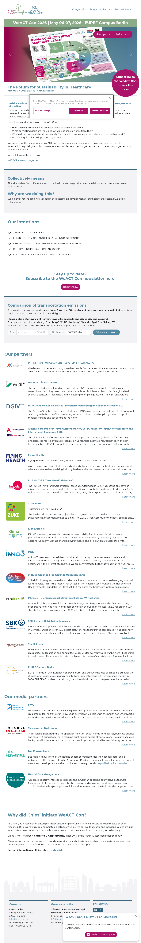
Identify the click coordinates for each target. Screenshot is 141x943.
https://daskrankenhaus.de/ (112, 763)
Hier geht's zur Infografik (113, 34)
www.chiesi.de (54, 850)
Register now (70, 287)
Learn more (128, 399)
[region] (71, 106)
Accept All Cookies (100, 111)
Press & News (122, 9)
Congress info (79, 9)
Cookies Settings (42, 111)
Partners (107, 9)
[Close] (135, 915)
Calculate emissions (106, 332)
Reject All (78, 111)
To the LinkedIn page (103, 934)
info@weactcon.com (19, 919)
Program (94, 9)
